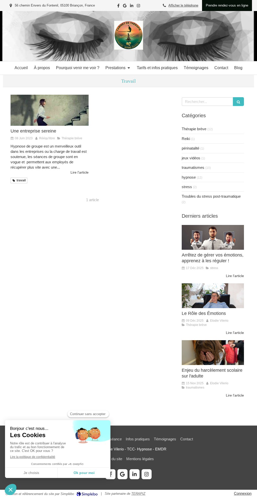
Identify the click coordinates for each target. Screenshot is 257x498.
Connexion (242, 493)
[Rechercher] (238, 101)
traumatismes (193, 167)
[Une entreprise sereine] (50, 110)
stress (187, 187)
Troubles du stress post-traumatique (211, 196)
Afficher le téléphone (183, 5)
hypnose (189, 177)
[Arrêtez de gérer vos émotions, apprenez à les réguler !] (213, 237)
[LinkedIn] (131, 7)
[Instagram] (138, 7)
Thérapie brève (194, 129)
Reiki (186, 139)
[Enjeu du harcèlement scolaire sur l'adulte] (213, 352)
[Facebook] (118, 7)
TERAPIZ (138, 493)
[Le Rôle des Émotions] (213, 295)
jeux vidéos (191, 158)
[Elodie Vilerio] (128, 48)
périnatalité (190, 148)
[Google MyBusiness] (124, 7)
